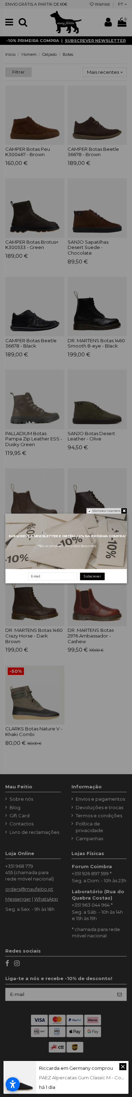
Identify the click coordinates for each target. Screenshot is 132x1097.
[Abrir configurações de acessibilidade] (13, 1084)
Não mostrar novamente (106, 511)
